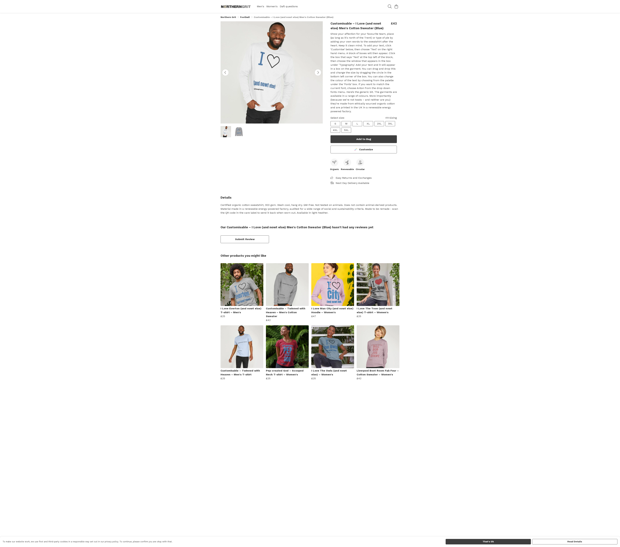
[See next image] (318, 72)
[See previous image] (225, 72)
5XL (346, 130)
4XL (335, 130)
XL (368, 123)
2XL (379, 123)
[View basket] (396, 6)
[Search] (390, 6)
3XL (390, 123)
